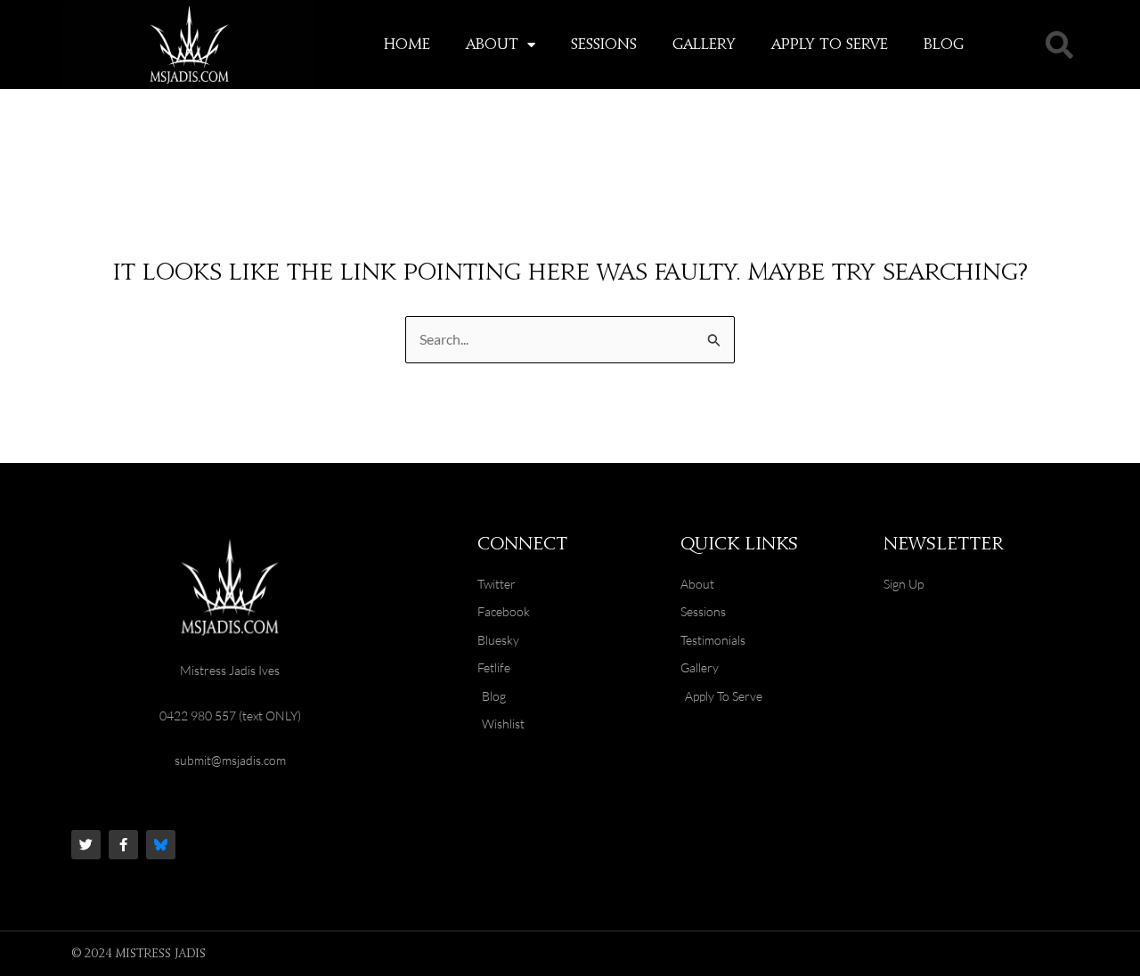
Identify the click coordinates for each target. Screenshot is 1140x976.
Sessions (604, 44)
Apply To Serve (829, 44)
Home (407, 44)
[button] (1059, 44)
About (492, 44)
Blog (944, 44)
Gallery (704, 44)
